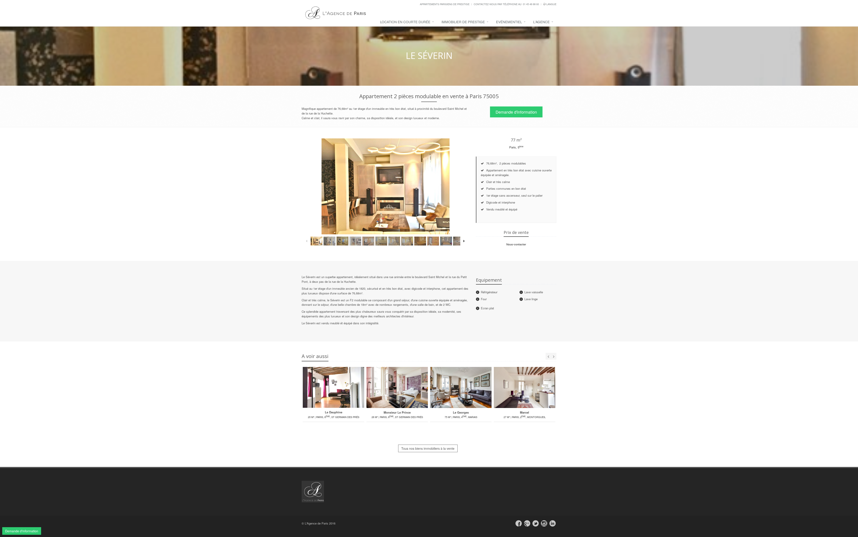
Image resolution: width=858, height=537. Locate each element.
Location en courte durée (405, 21)
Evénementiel (509, 21)
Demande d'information (516, 112)
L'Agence (541, 21)
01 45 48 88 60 (531, 4)
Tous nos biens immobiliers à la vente (427, 448)
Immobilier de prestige (463, 21)
